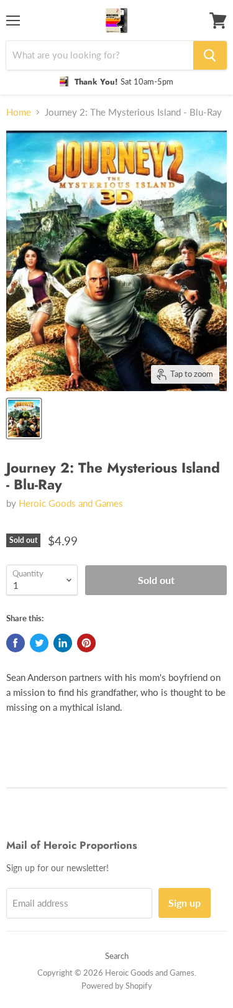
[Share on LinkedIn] (62, 643)
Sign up (184, 903)
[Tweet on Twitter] (39, 643)
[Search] (210, 55)
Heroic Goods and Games (71, 503)
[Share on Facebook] (15, 643)
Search (117, 956)
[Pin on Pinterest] (86, 643)
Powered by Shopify (116, 986)
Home (18, 112)
